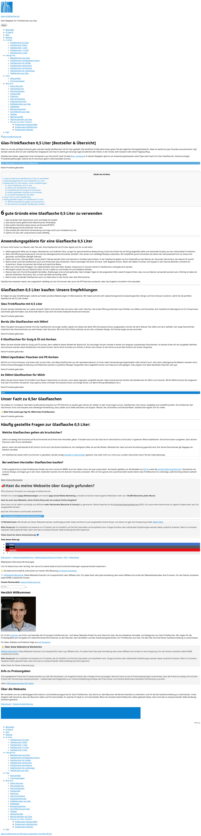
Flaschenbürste (17, 88)
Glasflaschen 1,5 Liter (19, 50)
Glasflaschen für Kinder (20, 63)
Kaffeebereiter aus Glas (20, 104)
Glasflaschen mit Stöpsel (21, 68)
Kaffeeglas (14, 106)
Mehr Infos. (158, 522)
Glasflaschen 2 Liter (18, 53)
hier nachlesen (77, 156)
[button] (10, 544)
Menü (4, 25)
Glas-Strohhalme (17, 99)
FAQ (7, 132)
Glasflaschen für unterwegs (22, 70)
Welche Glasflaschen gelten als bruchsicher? (24, 202)
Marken (9, 37)
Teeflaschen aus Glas (19, 73)
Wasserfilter (15, 78)
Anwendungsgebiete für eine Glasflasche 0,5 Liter (23, 181)
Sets (7, 35)
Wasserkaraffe (16, 117)
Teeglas (13, 114)
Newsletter (74, 557)
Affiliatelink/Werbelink (13, 575)
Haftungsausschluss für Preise (48, 557)
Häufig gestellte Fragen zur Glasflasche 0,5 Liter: (23, 199)
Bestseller (10, 30)
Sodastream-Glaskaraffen (26, 124)
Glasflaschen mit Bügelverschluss (25, 60)
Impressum (6, 557)
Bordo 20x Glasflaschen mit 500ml (20, 188)
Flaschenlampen (17, 91)
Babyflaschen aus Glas (20, 58)
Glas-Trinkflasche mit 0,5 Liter (18, 185)
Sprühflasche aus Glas (20, 111)
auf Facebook (44, 642)
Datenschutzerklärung (23, 557)
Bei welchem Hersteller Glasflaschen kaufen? (25, 204)
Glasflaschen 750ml (18, 45)
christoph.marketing (68, 570)
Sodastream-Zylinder (24, 129)
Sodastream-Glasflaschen (26, 127)
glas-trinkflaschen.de (10, 16)
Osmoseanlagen (17, 81)
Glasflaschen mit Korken (21, 65)
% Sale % (9, 32)
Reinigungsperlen (18, 109)
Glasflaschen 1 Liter (18, 47)
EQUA (145, 469)
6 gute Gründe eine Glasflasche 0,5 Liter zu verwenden (25, 178)
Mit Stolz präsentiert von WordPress (36, 834)
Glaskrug (14, 96)
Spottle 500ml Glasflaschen (169, 469)
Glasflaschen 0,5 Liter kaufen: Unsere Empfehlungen (24, 183)
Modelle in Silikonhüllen (74, 455)
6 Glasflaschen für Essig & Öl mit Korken (23, 190)
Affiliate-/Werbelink (9, 651)
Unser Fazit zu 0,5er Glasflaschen (16, 197)
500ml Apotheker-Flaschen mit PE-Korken (23, 192)
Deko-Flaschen (16, 86)
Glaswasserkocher (18, 101)
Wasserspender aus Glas (21, 119)
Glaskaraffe (15, 94)
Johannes (14, 635)
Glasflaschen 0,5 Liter (19, 42)
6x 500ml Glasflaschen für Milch (19, 195)
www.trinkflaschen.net (30, 582)
